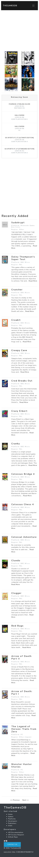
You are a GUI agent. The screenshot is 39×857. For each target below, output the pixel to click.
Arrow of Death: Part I (21, 692)
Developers (12, 821)
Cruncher (17, 289)
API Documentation (15, 832)
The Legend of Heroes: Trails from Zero (23, 729)
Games (10, 817)
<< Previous (15, 800)
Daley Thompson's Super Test (23, 258)
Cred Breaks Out (21, 380)
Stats (10, 826)
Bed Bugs (17, 625)
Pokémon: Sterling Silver (19, 106)
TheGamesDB (10, 5)
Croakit (16, 320)
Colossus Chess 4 (22, 504)
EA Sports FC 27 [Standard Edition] (19, 151)
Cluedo (15, 560)
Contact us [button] (12, 844)
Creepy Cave (19, 350)
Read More (33, 281)
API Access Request (16, 835)
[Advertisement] (19, 30)
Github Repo (13, 837)
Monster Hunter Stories (21, 765)
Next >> (25, 800)
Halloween (19, 117)
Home (10, 814)
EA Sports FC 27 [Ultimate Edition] (19, 140)
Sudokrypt (18, 222)
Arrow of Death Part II (21, 657)
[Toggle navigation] (33, 6)
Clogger (16, 593)
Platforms (12, 819)
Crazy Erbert (19, 411)
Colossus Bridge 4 (23, 474)
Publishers (12, 823)
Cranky (15, 443)
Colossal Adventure (24, 537)
